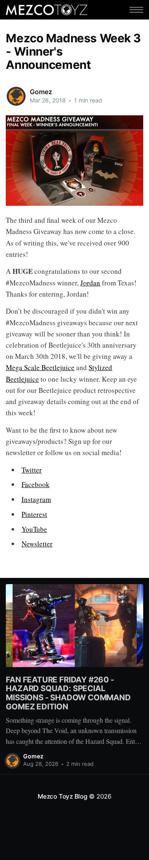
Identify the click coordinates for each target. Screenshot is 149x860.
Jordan (90, 282)
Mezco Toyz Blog (62, 796)
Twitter (32, 470)
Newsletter (37, 543)
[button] (136, 10)
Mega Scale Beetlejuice (40, 367)
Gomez (41, 92)
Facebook (36, 484)
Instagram (36, 499)
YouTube (34, 529)
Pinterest (34, 514)
